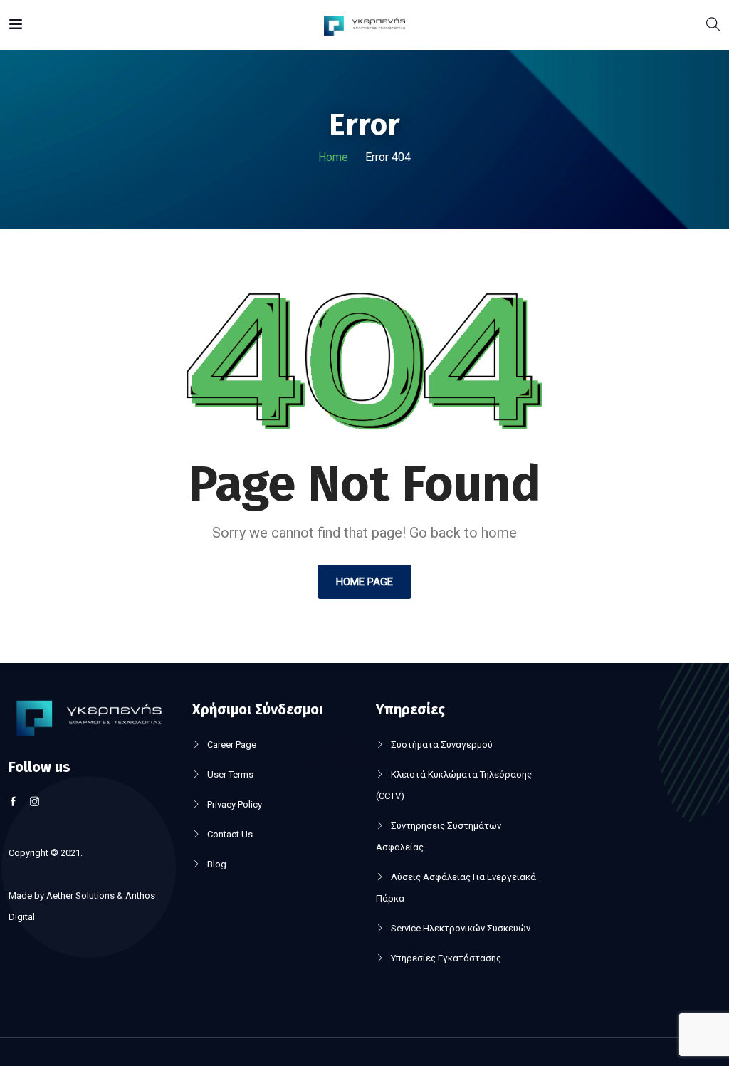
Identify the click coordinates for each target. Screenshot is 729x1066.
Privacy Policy (234, 804)
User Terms (230, 774)
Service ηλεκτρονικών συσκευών (460, 928)
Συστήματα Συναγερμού (442, 744)
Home (333, 157)
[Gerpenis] (365, 24)
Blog (216, 864)
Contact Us (230, 834)
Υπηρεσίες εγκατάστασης (446, 958)
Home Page (364, 581)
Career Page (231, 744)
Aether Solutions (80, 895)
